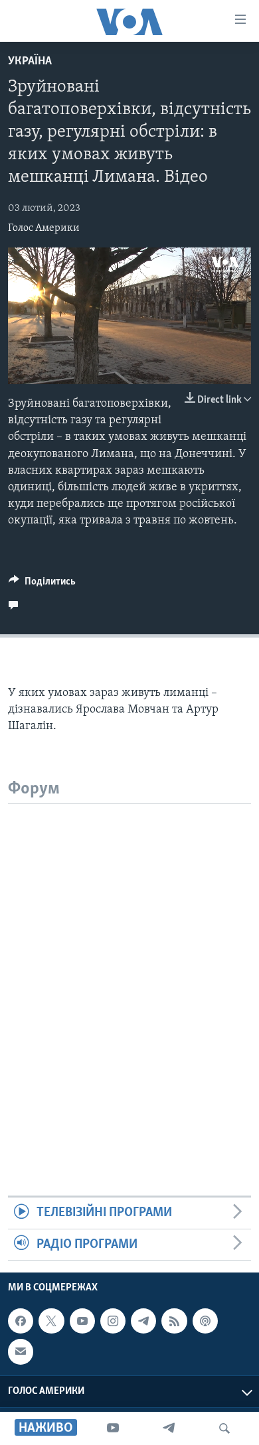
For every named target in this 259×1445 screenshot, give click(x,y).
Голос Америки (44, 228)
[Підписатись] (20, 1351)
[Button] (42, 584)
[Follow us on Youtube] (82, 1321)
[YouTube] (112, 1428)
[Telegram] (168, 1428)
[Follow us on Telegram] (143, 1321)
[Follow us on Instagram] (113, 1321)
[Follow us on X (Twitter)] (51, 1321)
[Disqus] (129, 970)
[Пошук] (224, 1428)
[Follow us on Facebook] (20, 1321)
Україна (30, 62)
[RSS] (174, 1321)
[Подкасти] (205, 1321)
